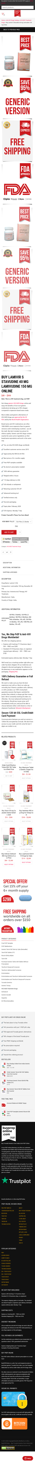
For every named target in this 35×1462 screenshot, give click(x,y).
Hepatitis (4, 998)
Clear (16, 526)
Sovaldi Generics (6, 1263)
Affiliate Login (23, 1232)
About (20, 1208)
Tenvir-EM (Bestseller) (7, 1210)
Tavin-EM (4, 958)
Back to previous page (11, 30)
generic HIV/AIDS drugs (16, 403)
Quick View (7, 757)
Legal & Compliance (24, 1235)
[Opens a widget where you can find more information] (27, 1458)
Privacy (21, 1237)
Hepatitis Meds (5, 1258)
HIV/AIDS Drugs (5, 1255)
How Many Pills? (8, 521)
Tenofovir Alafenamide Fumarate (11, 970)
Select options (26, 778)
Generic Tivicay (5, 985)
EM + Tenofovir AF (6, 1274)
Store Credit (22, 1218)
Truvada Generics (6, 982)
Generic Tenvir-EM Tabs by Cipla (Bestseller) (14, 949)
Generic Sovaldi (6, 995)
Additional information (11, 567)
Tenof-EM (4, 1216)
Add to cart (9, 532)
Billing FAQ (22, 1213)
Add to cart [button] (8, 776)
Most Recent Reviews (24, 1210)
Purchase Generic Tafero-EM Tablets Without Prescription (14, 963)
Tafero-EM (4, 1221)
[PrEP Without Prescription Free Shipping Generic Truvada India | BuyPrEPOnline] (17, 921)
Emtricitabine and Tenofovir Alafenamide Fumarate (16, 976)
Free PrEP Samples (7, 943)
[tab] (17, 562)
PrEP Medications (6, 946)
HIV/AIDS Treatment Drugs (14, 546)
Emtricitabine (5, 973)
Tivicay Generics (5, 1266)
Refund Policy (23, 1224)
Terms (20, 1240)
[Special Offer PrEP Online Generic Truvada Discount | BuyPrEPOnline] (17, 891)
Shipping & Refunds (10, 572)
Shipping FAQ (13, 672)
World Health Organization (20, 420)
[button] (15, 540)
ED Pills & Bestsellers (7, 1001)
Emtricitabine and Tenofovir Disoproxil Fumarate (15, 979)
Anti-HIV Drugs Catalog (12, 20)
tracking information (13, 1348)
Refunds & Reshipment (23, 708)
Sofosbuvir (4, 992)
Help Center (22, 1221)
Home (3, 20)
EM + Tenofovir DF (6, 1271)
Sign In (21, 1243)
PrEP (2, 1252)
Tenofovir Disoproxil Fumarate (10, 967)
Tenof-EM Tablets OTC (8, 952)
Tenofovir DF (5, 1277)
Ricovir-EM (4, 1213)
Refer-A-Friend (23, 1229)
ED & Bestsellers (5, 1260)
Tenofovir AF (5, 1279)
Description (7, 563)
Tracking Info (22, 1227)
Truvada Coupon (5, 1224)
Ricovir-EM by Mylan (7, 955)
